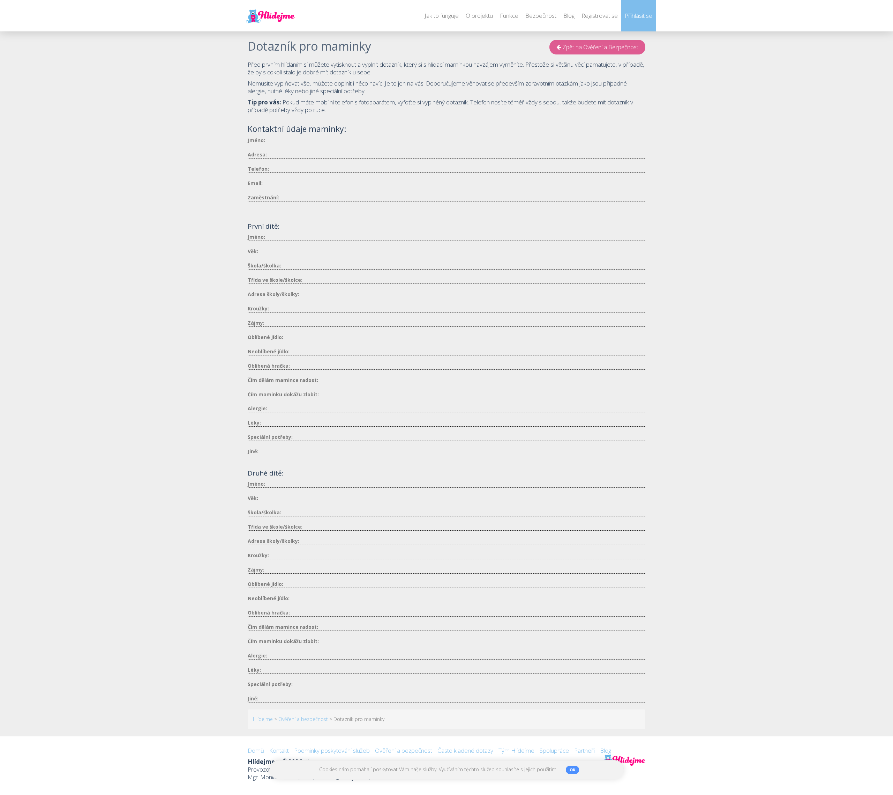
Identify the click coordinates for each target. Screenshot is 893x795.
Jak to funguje (442, 16)
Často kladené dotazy (465, 750)
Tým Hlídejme (516, 750)
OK (572, 769)
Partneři (584, 750)
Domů (256, 750)
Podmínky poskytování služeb (332, 750)
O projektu (479, 16)
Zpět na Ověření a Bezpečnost (599, 47)
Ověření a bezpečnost (403, 750)
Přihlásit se (638, 16)
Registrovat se (599, 16)
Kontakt (279, 750)
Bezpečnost (540, 16)
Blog (569, 16)
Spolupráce (554, 750)
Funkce (509, 16)
